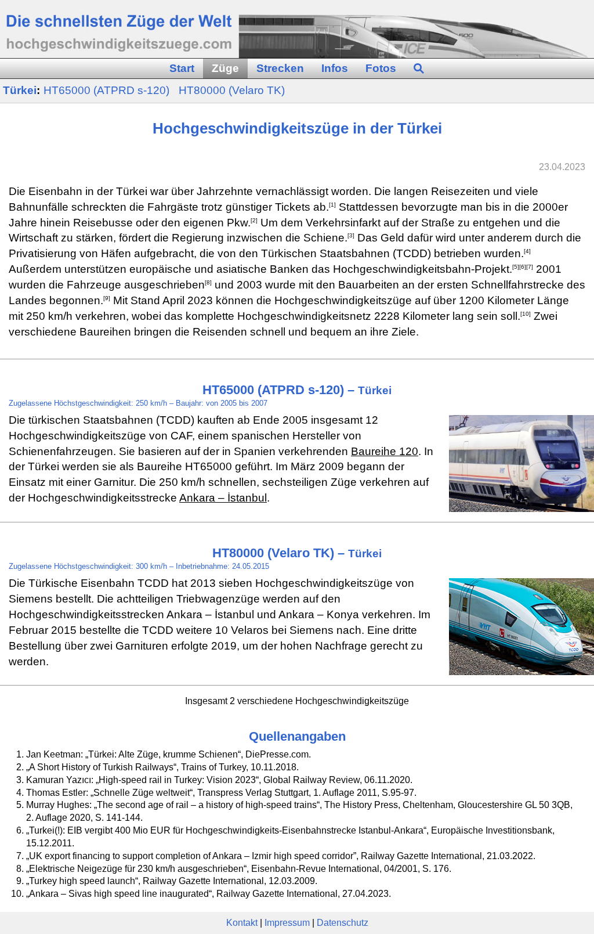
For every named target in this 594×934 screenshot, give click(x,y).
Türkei (20, 90)
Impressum (287, 923)
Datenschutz (342, 923)
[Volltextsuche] (419, 69)
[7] (529, 267)
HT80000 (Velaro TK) (232, 90)
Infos (334, 68)
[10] (525, 313)
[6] (522, 267)
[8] (208, 282)
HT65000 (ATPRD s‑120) (108, 90)
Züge (225, 68)
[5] (515, 267)
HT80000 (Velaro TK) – (297, 553)
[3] (350, 235)
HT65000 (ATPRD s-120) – (297, 390)
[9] (106, 298)
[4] (527, 251)
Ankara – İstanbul (223, 498)
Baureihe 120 (384, 451)
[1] (332, 204)
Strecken (280, 68)
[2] (254, 220)
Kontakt (242, 923)
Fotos (380, 68)
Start (181, 68)
